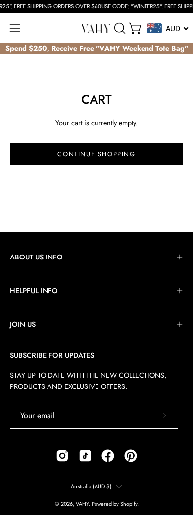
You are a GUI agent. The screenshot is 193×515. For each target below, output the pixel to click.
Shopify (128, 504)
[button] (119, 28)
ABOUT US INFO (36, 257)
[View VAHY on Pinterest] (130, 455)
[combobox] (168, 28)
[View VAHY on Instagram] (62, 455)
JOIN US (23, 324)
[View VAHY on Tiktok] (85, 455)
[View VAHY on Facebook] (107, 455)
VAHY (82, 504)
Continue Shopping (96, 154)
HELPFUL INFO (34, 291)
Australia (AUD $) (91, 486)
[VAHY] (96, 28)
